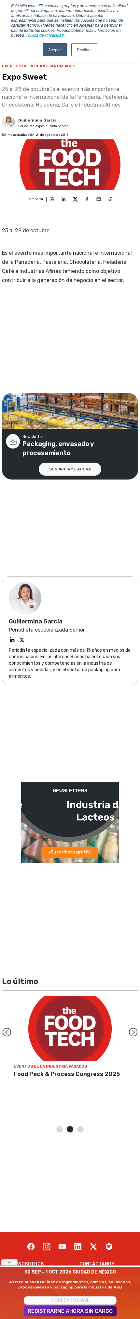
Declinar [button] (84, 49)
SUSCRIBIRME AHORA (70, 469)
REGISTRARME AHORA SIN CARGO (70, 1311)
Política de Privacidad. (45, 35)
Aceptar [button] (55, 49)
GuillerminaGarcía (37, 120)
